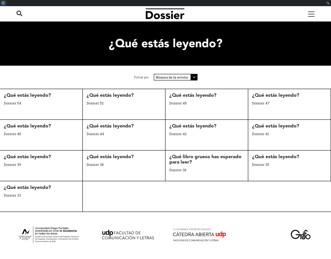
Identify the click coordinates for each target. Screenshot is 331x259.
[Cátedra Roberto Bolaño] (203, 235)
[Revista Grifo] (302, 235)
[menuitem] (3, 3)
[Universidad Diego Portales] (53, 235)
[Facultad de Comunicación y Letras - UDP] (131, 235)
